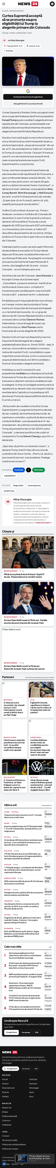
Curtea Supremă (34, 485)
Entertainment (8, 1088)
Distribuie (8, 51)
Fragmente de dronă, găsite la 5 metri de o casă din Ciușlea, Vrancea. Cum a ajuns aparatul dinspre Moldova (22, 920)
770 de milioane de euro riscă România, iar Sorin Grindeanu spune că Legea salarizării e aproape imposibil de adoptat (23, 856)
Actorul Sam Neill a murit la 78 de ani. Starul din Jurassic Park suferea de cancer (24, 667)
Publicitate (6, 1125)
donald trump (9, 491)
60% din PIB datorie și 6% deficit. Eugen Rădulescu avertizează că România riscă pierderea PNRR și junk (21, 933)
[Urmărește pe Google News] (52, 3)
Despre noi (6, 1107)
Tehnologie (34, 1088)
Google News (11, 1032)
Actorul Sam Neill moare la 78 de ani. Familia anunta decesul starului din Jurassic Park (25, 621)
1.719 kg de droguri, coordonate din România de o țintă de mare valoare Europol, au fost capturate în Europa (23, 869)
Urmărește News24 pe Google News (28, 97)
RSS (36, 1032)
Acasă (5, 11)
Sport (31, 1092)
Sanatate (33, 1083)
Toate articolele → (44, 522)
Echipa (5, 1112)
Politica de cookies (10, 1149)
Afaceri (5, 1083)
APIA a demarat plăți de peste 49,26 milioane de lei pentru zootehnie (23, 882)
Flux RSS (15, 1164)
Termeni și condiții (9, 1140)
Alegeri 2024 (18, 485)
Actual (5, 1079)
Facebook (19, 470)
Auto (31, 1096)
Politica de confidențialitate (14, 1144)
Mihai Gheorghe (22, 499)
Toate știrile (47, 805)
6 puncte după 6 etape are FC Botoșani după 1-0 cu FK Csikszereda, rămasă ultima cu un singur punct (23, 828)
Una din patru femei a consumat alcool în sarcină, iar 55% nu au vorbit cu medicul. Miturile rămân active (21, 906)
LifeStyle (33, 1079)
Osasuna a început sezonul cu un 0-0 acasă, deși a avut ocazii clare (23, 816)
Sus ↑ (22, 1164)
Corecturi (6, 1120)
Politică (5, 1096)
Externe (5, 1092)
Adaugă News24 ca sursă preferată (28, 104)
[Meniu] (4, 4)
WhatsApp (38, 470)
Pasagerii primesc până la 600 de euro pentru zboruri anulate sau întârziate (23, 893)
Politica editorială (9, 1116)
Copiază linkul (9, 476)
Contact (5, 1136)
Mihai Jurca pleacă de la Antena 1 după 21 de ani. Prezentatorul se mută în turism (24, 575)
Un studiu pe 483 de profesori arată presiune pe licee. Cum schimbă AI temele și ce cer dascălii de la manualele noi (23, 842)
